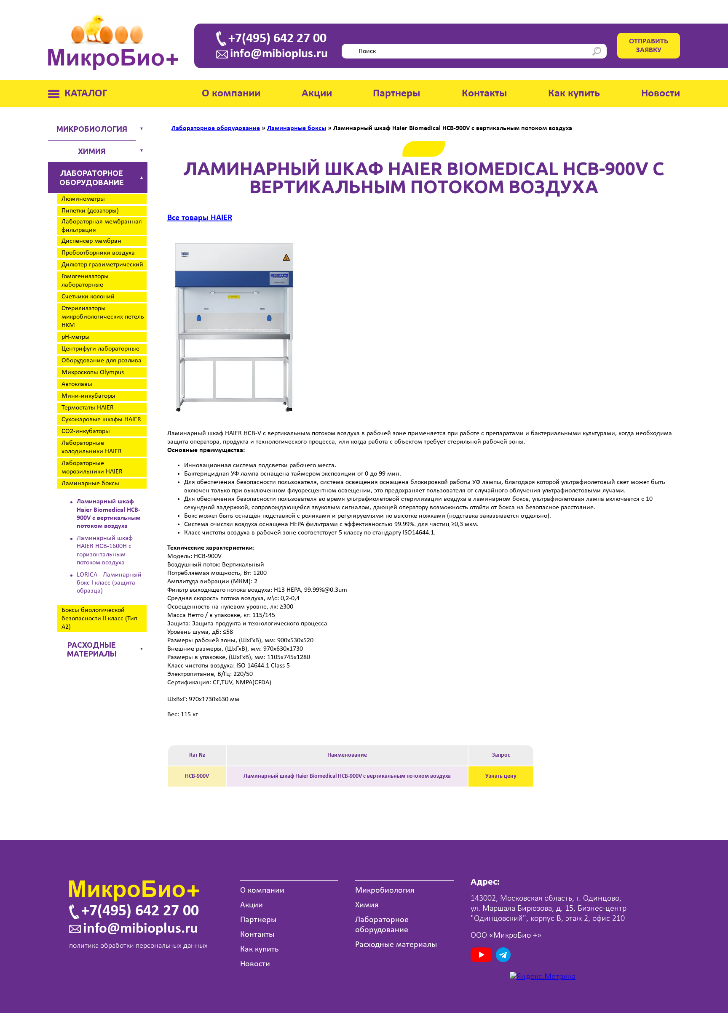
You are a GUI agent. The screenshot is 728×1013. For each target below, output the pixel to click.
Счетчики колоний (88, 296)
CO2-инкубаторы (86, 431)
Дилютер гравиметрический (102, 264)
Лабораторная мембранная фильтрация (102, 226)
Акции (317, 93)
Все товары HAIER (199, 218)
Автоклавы (77, 384)
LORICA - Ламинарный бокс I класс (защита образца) (109, 583)
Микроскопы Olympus (93, 372)
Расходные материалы (92, 649)
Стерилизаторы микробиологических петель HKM (103, 317)
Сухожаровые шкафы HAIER (101, 419)
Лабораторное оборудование (91, 177)
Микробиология (91, 129)
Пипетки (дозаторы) (90, 210)
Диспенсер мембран (91, 241)
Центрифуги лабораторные (100, 349)
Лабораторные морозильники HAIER (92, 467)
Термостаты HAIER (88, 407)
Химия (92, 151)
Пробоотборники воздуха (98, 253)
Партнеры (396, 93)
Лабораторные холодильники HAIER (92, 447)
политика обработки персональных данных (138, 946)
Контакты (484, 93)
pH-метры (76, 337)
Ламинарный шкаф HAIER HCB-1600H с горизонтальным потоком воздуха (105, 550)
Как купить (574, 93)
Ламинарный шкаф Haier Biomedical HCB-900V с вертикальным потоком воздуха (108, 513)
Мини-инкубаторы (88, 396)
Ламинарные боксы (90, 483)
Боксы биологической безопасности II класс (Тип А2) (99, 618)
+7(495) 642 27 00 (277, 38)
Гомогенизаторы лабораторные (85, 280)
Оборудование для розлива (102, 360)
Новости (660, 93)
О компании (231, 93)
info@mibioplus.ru (279, 54)
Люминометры (83, 199)
